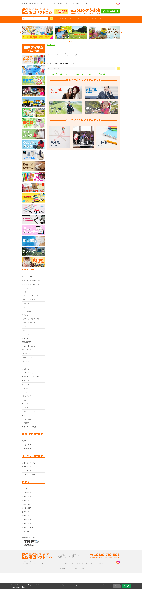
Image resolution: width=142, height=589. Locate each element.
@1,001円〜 (26, 531)
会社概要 (65, 563)
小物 (24, 327)
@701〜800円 (26, 519)
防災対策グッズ (28, 354)
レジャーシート (77, 18)
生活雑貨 (25, 315)
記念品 (24, 441)
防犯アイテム (27, 357)
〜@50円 (25, 489)
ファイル (26, 303)
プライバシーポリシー (78, 563)
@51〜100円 (26, 492)
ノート (69, 18)
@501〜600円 (26, 512)
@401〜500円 (26, 508)
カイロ (25, 408)
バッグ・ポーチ (27, 276)
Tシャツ (25, 392)
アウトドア (25, 369)
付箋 (24, 292)
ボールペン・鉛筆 (29, 300)
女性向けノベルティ (28, 463)
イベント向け (26, 445)
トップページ (51, 45)
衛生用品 (25, 365)
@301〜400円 (26, 504)
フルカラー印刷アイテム (30, 427)
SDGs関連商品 (27, 342)
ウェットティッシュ (28, 346)
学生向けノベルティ (28, 471)
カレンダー (25, 338)
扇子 (24, 400)
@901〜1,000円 (27, 527)
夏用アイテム (26, 384)
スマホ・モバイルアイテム (31, 284)
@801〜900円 (26, 523)
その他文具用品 (28, 311)
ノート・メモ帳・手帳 (30, 296)
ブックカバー (27, 307)
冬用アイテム (26, 404)
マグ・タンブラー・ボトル (31, 280)
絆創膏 (64, 18)
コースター (27, 334)
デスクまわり (26, 288)
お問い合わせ (101, 563)
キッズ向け (25, 415)
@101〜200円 (26, 496)
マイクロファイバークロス (31, 377)
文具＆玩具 (27, 419)
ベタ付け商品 (26, 449)
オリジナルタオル (28, 373)
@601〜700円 (26, 516)
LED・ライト (27, 361)
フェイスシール (99, 18)
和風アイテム (26, 381)
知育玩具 (26, 423)
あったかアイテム (29, 411)
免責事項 (90, 563)
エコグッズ (58, 18)
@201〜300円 (26, 500)
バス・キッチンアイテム (31, 319)
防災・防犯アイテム (28, 350)
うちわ (25, 388)
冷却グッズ (27, 396)
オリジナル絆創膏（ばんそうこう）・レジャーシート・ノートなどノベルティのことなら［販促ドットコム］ (55, 4)
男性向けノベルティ (28, 467)
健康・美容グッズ (29, 323)
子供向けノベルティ (28, 474)
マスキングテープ (88, 18)
